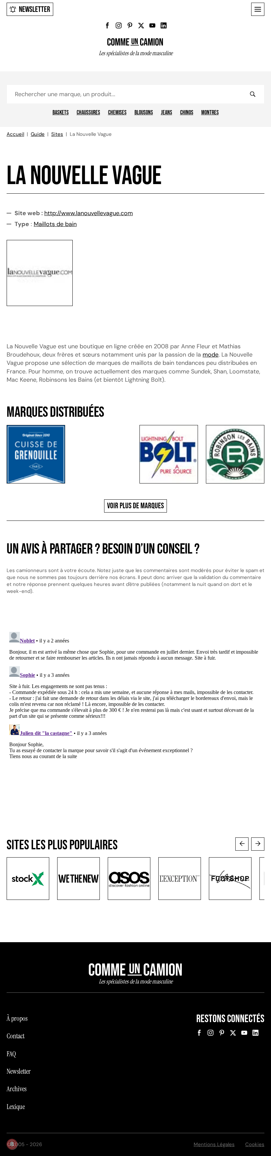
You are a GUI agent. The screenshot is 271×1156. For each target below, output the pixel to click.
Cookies (254, 1144)
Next (257, 844)
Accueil (15, 134)
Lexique (16, 1106)
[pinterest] (130, 25)
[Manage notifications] (12, 1144)
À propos (17, 1018)
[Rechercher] (252, 94)
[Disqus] (135, 711)
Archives (16, 1089)
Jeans (166, 112)
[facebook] (107, 25)
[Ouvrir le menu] (257, 9)
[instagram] (119, 25)
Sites (57, 134)
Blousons (144, 112)
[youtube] (152, 25)
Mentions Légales (214, 1144)
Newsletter (34, 9)
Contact (15, 1036)
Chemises (117, 112)
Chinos (186, 112)
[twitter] (141, 25)
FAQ (11, 1054)
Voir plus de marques (135, 506)
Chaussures (88, 112)
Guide (38, 134)
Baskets (61, 112)
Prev (242, 844)
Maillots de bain (55, 224)
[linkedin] (164, 25)
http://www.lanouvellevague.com (88, 213)
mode (210, 355)
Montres (210, 112)
